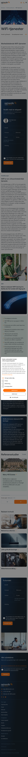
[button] (14, 397)
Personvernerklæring (7, 375)
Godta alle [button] (14, 390)
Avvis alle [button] (14, 394)
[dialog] (14, 378)
